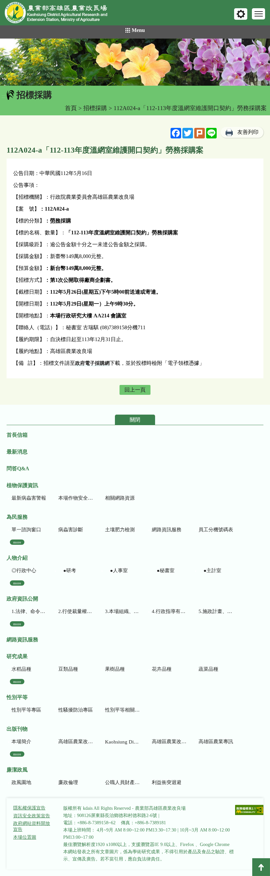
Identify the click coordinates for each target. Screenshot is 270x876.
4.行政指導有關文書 (169, 611)
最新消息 (17, 451)
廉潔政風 (17, 770)
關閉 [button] (135, 420)
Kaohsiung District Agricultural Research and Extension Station (122, 742)
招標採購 (95, 108)
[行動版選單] (258, 13)
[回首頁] (61, 14)
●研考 (67, 570)
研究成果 (17, 656)
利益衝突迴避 (166, 782)
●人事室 (116, 570)
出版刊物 (17, 729)
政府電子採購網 (92, 363)
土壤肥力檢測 (120, 529)
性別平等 (17, 697)
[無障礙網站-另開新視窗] (249, 810)
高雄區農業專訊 (216, 741)
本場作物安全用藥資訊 (75, 498)
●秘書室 (163, 570)
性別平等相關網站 (122, 710)
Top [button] (261, 867)
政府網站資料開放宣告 (31, 826)
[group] (135, 62)
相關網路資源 (120, 498)
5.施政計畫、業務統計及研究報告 (216, 611)
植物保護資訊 (22, 485)
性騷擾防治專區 (75, 710)
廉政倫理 (68, 782)
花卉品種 (162, 669)
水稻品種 (21, 669)
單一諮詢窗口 (26, 529)
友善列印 (247, 132)
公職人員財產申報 (122, 782)
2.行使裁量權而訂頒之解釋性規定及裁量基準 (75, 611)
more (17, 542)
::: (4, 96)
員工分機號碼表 (216, 529)
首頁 (71, 108)
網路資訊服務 (166, 529)
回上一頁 (135, 390)
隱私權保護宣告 (29, 807)
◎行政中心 (24, 570)
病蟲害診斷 (70, 529)
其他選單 (240, 14)
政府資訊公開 (22, 598)
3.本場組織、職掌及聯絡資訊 (122, 611)
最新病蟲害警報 (29, 498)
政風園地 (21, 782)
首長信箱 (17, 435)
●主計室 (210, 570)
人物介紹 (17, 558)
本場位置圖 (24, 837)
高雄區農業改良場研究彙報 (75, 741)
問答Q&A (18, 468)
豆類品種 (68, 669)
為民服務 (17, 517)
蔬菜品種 (208, 669)
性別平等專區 (26, 710)
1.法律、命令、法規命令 (29, 611)
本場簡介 (21, 741)
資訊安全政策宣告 (31, 815)
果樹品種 (115, 669)
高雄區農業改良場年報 (169, 741)
